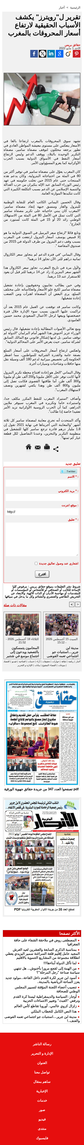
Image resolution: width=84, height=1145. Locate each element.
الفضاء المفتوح (48, 665)
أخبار (62, 7)
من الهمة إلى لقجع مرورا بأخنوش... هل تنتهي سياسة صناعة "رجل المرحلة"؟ (47, 970)
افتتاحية (22, 661)
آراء (38, 661)
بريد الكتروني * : (68, 491)
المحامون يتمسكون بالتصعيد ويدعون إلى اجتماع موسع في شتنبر (22, 651)
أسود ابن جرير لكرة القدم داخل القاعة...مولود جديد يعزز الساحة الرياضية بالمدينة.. (42, 980)
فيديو (14, 661)
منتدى (42, 1128)
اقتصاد (7, 661)
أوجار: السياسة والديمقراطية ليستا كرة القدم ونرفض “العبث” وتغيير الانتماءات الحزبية (46, 998)
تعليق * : (73, 519)
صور (42, 1110)
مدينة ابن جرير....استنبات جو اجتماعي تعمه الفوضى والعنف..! (62, 651)
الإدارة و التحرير (24, 665)
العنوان (42, 1063)
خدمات (31, 661)
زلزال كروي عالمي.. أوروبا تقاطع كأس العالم (45, 1006)
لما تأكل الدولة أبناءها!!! (60, 963)
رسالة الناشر (42, 1044)
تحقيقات (46, 661)
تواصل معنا (42, 1072)
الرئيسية (75, 7)
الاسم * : (73, 476)
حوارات (55, 661)
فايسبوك (42, 1138)
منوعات (61, 665)
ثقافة (63, 661)
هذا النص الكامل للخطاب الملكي (54, 1011)
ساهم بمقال (42, 1081)
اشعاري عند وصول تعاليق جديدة (58, 563)
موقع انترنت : (70, 505)
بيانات (37, 665)
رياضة (71, 661)
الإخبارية (42, 1091)
